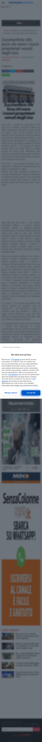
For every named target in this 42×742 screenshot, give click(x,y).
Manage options (11, 393)
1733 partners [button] (16, 359)
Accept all (31, 393)
